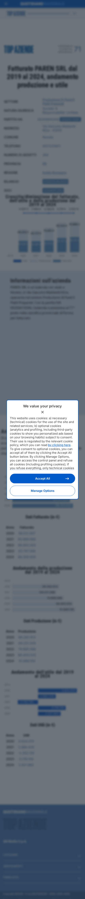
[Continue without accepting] (42, 412)
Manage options (42, 491)
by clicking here (59, 445)
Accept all (42, 478)
